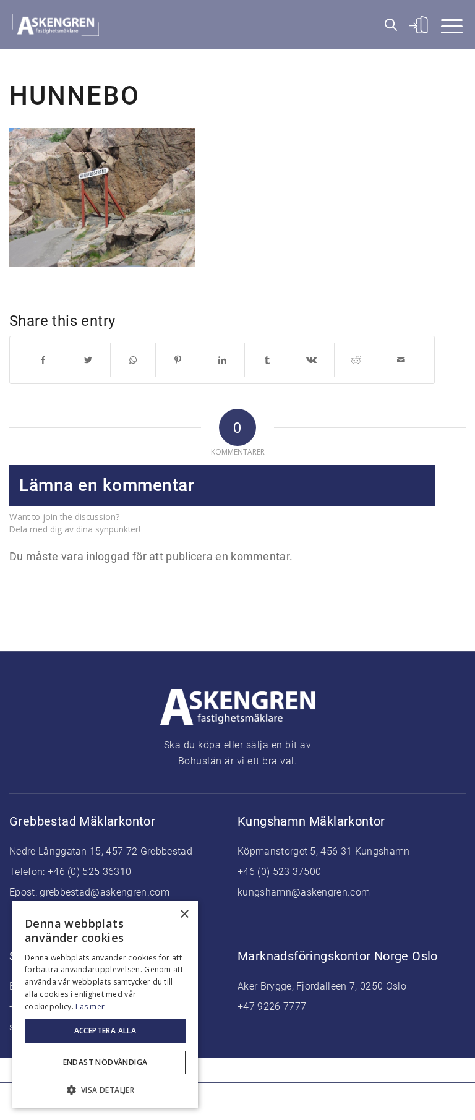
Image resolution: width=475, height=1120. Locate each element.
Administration (236, 1101)
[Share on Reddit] (357, 360)
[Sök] (384, 25)
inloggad (107, 556)
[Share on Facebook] (43, 360)
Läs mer (90, 1006)
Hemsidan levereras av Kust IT (334, 1101)
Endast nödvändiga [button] (105, 1062)
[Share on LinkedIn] (222, 360)
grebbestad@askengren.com (104, 892)
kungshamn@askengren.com (304, 892)
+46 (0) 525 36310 (89, 872)
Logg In (416, 25)
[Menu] (446, 25)
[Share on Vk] (311, 360)
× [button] (184, 914)
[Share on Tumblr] (267, 360)
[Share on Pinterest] (178, 360)
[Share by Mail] (401, 360)
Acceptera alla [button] (105, 1030)
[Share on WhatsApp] (133, 360)
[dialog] (105, 1004)
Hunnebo (74, 95)
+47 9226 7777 (272, 1006)
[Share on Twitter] (88, 360)
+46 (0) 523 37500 (279, 872)
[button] (105, 1088)
